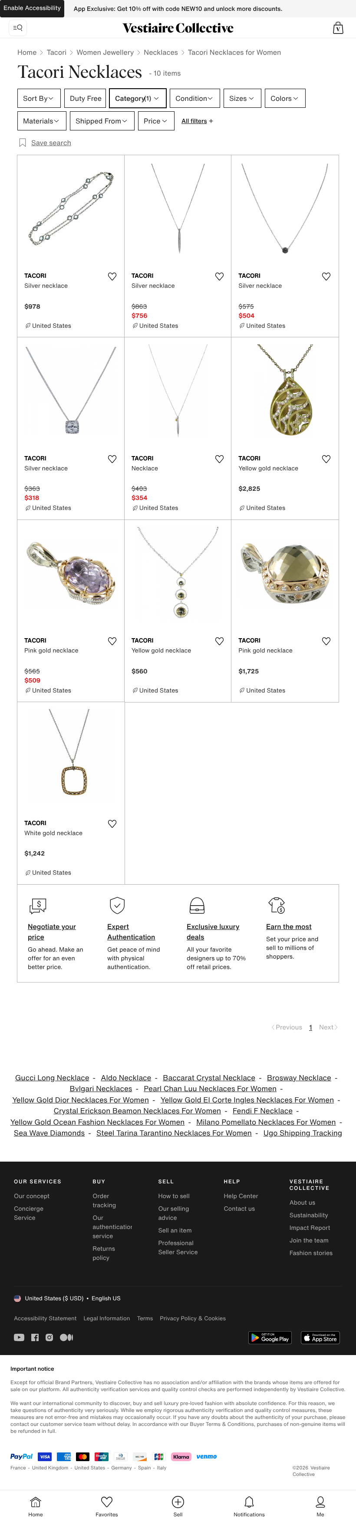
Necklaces (161, 52)
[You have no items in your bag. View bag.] (338, 28)
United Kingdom (50, 1468)
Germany (121, 1468)
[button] (338, 28)
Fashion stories (311, 1253)
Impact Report (310, 1227)
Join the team (309, 1240)
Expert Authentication (131, 931)
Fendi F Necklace (263, 1111)
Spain (144, 1468)
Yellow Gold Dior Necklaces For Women (80, 1100)
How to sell (173, 1196)
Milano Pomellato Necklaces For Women (266, 1122)
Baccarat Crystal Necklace (209, 1077)
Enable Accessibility (32, 8)
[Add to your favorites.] (112, 276)
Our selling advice (173, 1213)
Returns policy (103, 1253)
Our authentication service (113, 1227)
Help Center (241, 1196)
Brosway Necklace (299, 1077)
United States (90, 1468)
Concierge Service (28, 1213)
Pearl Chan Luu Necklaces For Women (210, 1088)
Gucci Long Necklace (52, 1077)
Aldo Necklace (126, 1077)
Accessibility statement (45, 1318)
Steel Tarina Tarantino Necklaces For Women (174, 1133)
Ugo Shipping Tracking (303, 1133)
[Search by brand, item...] (18, 28)
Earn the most (289, 926)
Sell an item (174, 1230)
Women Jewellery (105, 52)
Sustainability (309, 1215)
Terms (145, 1318)
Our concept (31, 1196)
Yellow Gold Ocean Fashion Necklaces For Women (97, 1122)
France (18, 1468)
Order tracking (104, 1201)
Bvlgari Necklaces (100, 1088)
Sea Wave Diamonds (49, 1133)
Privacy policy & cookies (193, 1318)
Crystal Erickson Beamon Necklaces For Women (137, 1111)
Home (26, 52)
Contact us (239, 1208)
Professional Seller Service (178, 1248)
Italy (162, 1468)
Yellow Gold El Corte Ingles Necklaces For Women (247, 1100)
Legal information (106, 1318)
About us (302, 1202)
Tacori (56, 52)
